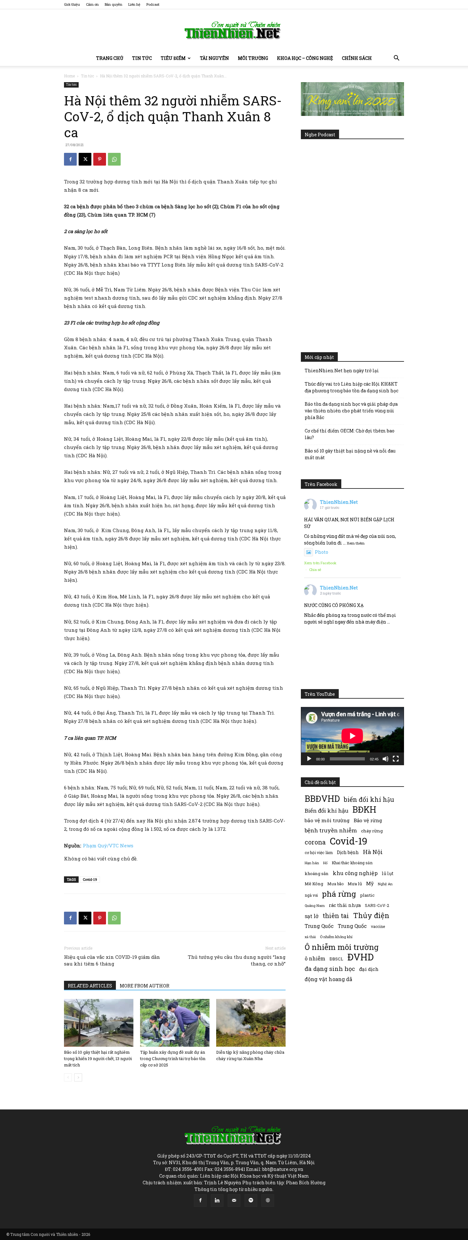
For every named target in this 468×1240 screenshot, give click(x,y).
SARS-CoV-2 (377, 905)
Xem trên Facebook (320, 562)
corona (315, 842)
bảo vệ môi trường (327, 820)
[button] (396, 59)
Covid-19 (90, 879)
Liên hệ (134, 4)
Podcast (153, 4)
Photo (321, 552)
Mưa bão (335, 883)
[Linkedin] (217, 1200)
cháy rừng (372, 831)
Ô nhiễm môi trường (342, 947)
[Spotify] (251, 1200)
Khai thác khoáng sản (352, 862)
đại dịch (369, 969)
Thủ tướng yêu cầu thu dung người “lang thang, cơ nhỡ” (237, 960)
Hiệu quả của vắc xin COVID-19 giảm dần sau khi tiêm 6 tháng (112, 960)
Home (69, 75)
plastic (367, 895)
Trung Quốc (352, 926)
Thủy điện (371, 915)
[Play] (309, 759)
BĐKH (364, 809)
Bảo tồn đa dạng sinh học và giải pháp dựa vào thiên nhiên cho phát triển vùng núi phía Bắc (351, 410)
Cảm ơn (92, 4)
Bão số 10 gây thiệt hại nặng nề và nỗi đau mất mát (350, 454)
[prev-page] (68, 1077)
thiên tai (336, 915)
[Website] (267, 1200)
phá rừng (339, 893)
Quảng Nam (315, 905)
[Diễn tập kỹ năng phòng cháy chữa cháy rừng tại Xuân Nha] (251, 1023)
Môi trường (253, 58)
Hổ (325, 863)
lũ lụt (388, 873)
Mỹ (370, 883)
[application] (352, 736)
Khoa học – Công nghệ (305, 58)
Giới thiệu (72, 4)
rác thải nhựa (345, 905)
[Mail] (234, 1200)
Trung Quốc (319, 926)
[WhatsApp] (114, 159)
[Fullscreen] (396, 759)
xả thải (310, 937)
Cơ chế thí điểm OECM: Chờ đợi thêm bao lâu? (349, 434)
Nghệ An (385, 883)
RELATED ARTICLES (90, 986)
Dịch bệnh (348, 852)
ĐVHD (360, 956)
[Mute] (385, 759)
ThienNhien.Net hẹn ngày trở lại (342, 370)
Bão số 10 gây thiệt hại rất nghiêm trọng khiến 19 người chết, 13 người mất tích (98, 1058)
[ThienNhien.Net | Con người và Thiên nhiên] (234, 30)
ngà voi (311, 895)
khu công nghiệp (355, 873)
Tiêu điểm (173, 58)
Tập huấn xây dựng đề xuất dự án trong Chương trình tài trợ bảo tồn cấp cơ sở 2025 (172, 1058)
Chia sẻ (315, 569)
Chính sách (357, 58)
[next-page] (78, 1077)
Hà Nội (373, 852)
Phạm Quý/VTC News (108, 845)
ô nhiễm (315, 958)
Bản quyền (113, 4)
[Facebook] (70, 159)
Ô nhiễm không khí (336, 936)
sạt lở (311, 916)
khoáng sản (317, 873)
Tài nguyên (214, 58)
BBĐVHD (322, 798)
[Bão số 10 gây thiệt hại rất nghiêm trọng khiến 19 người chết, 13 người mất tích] (98, 1023)
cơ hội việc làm (319, 852)
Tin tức (142, 58)
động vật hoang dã (328, 979)
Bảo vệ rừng (368, 820)
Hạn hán (312, 862)
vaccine (378, 926)
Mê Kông (314, 884)
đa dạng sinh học (330, 969)
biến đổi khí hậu (369, 799)
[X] (85, 159)
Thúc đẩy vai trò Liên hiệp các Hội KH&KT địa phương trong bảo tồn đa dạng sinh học (351, 387)
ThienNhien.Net (339, 502)
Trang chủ (109, 58)
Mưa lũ (355, 884)
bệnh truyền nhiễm (331, 830)
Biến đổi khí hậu (326, 810)
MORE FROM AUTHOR (144, 986)
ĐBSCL (336, 959)
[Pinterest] (99, 159)
